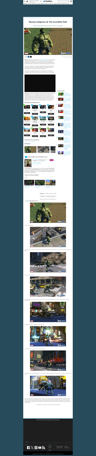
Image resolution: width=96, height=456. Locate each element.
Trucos (50, 3)
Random (55, 3)
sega (26, 177)
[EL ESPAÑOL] (71, 1)
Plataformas (63, 3)
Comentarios (42, 193)
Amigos (51, 193)
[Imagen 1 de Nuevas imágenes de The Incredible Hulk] (30, 149)
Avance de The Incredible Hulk (30, 141)
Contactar (49, 447)
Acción (45, 160)
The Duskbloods (36, 0)
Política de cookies (67, 447)
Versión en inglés (48, 452)
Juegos (38, 3)
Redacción (49, 446)
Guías (36, 3)
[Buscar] (68, 1)
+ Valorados (47, 193)
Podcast (67, 3)
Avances (46, 3)
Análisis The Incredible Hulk (36, 162)
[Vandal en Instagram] (36, 447)
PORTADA (25, 3)
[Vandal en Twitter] (32, 447)
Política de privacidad (59, 447)
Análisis (32, 3)
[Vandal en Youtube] (39, 447)
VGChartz (49, 450)
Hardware (59, 3)
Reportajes (42, 3)
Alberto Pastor (64, 56)
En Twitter (54, 193)
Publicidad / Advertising (59, 446)
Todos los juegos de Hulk (36, 163)
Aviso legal (66, 446)
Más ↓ (41, 1)
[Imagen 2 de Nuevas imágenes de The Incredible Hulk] (44, 149)
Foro (52, 3)
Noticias (29, 3)
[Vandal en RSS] (43, 447)
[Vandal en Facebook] (28, 447)
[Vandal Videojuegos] (48, 1)
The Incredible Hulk (42, 59)
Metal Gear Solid (31, 0)
